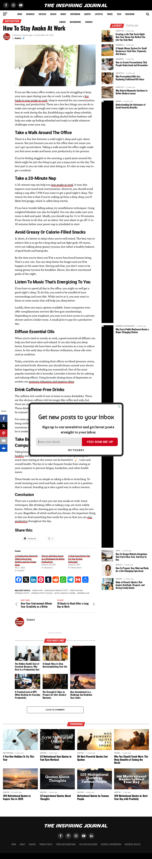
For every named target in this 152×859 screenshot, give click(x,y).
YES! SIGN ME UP (100, 441)
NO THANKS (76, 450)
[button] (76, 417)
